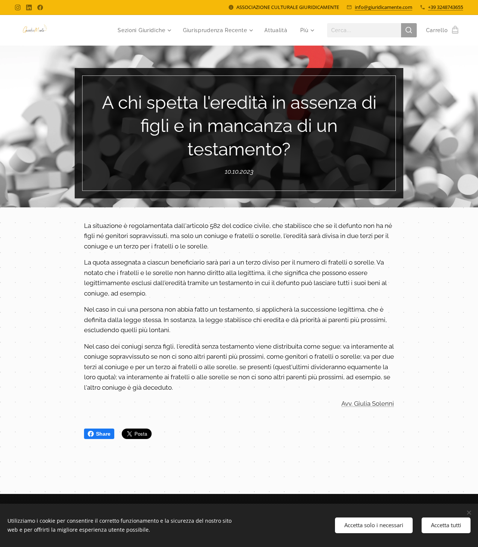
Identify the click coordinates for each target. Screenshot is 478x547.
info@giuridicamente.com (383, 7)
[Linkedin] (29, 7)
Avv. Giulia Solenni (367, 403)
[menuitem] (144, 30)
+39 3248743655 (445, 7)
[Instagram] (17, 7)
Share (103, 434)
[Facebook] (40, 7)
